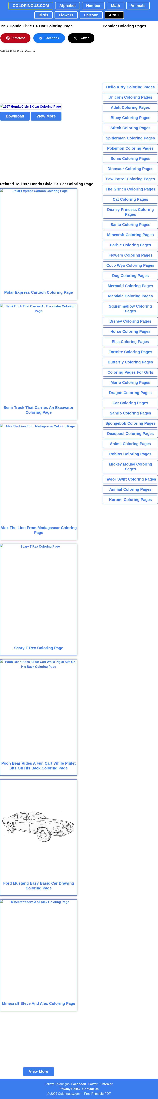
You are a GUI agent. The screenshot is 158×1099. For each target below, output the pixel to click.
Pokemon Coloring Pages (130, 148)
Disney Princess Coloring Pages (130, 211)
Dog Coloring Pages (130, 275)
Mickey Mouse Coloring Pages (130, 466)
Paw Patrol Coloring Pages (130, 179)
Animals (137, 5)
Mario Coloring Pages (130, 382)
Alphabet (67, 5)
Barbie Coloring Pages (130, 245)
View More (46, 116)
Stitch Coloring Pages (130, 128)
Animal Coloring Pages (130, 489)
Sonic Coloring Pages (130, 158)
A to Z (114, 15)
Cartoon (91, 15)
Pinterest (18, 38)
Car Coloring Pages (130, 403)
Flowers (66, 15)
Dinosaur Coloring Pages (130, 169)
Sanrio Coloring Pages (130, 413)
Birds (43, 15)
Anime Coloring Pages (130, 444)
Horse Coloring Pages (130, 331)
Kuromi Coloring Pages (130, 499)
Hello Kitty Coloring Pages (130, 87)
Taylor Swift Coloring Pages (130, 479)
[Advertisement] (29, 79)
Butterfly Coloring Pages (130, 362)
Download (15, 116)
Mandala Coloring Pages (130, 296)
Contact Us (90, 1089)
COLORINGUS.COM (31, 5)
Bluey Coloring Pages (130, 118)
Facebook (52, 38)
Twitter (84, 38)
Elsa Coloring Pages (130, 342)
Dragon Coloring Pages (130, 393)
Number (93, 5)
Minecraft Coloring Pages (130, 235)
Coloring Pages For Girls (130, 372)
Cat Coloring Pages (130, 199)
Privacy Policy (70, 1089)
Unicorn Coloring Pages (130, 97)
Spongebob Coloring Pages (130, 423)
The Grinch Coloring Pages (130, 189)
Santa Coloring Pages (130, 224)
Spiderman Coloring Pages (130, 138)
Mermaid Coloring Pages (130, 286)
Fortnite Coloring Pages (130, 352)
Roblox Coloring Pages (130, 454)
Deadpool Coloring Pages (130, 433)
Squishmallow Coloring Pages (130, 308)
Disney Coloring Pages (130, 321)
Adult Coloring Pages (130, 107)
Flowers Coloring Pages (130, 255)
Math (115, 5)
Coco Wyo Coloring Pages (130, 265)
